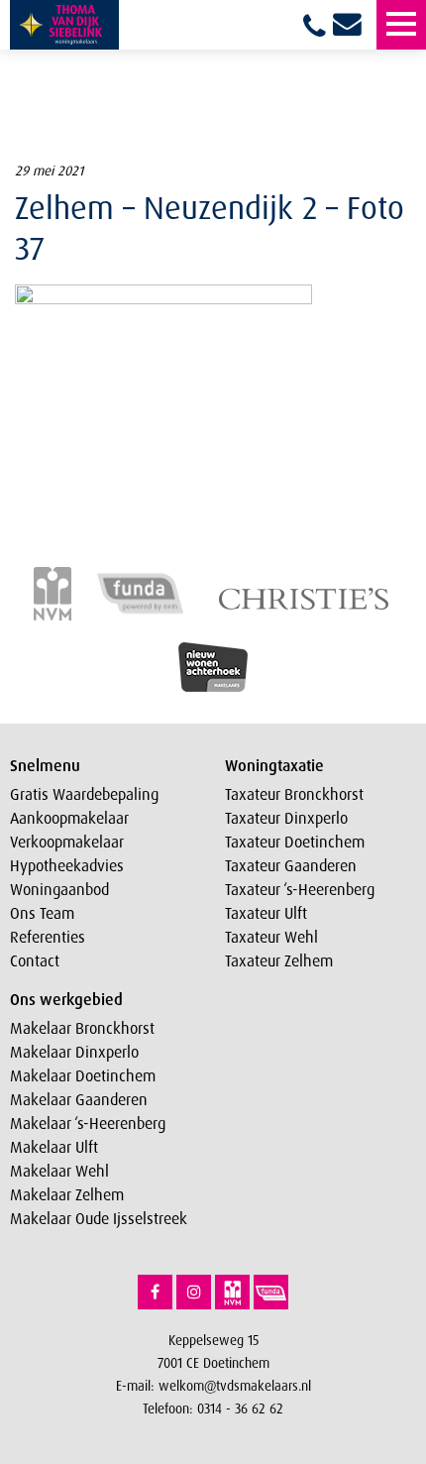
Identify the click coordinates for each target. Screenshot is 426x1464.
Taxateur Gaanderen (291, 865)
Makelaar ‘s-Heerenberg (87, 1123)
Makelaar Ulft (54, 1147)
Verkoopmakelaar (67, 841)
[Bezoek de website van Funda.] (271, 1292)
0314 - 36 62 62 (240, 1408)
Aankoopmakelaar (69, 818)
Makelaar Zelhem (67, 1194)
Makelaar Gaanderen (79, 1099)
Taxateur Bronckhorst (294, 794)
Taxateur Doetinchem (295, 841)
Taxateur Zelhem (279, 960)
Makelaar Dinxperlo (74, 1052)
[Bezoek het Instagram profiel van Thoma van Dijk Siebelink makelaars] (193, 1292)
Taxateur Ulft (266, 913)
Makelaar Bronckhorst (82, 1028)
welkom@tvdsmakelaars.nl (235, 1385)
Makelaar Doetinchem (83, 1075)
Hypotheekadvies (67, 865)
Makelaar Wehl (59, 1171)
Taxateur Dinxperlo (286, 818)
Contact (34, 960)
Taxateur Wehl (271, 937)
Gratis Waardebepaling (84, 794)
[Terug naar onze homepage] (64, 25)
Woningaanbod (59, 889)
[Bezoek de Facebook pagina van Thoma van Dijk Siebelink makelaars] (155, 1292)
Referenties (47, 937)
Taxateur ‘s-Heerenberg (299, 889)
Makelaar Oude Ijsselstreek (98, 1218)
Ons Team (42, 913)
